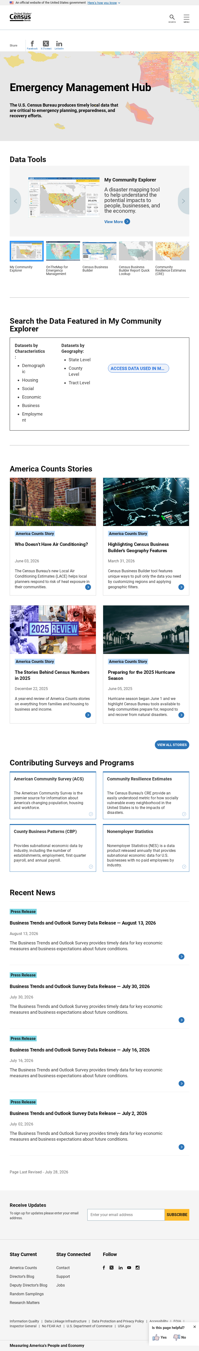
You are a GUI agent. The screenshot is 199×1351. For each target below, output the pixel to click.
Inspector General (23, 1326)
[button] (15, 201)
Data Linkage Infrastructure (65, 1321)
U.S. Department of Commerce (89, 1326)
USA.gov (124, 1326)
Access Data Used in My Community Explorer (140, 368)
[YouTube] (129, 1268)
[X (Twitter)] (112, 1268)
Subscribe (177, 1214)
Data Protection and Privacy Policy (118, 1321)
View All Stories (172, 745)
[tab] (27, 259)
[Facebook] (105, 1268)
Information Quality (24, 1321)
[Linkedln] (120, 1268)
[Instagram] (137, 1268)
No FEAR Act (51, 1326)
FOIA (177, 1321)
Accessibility (158, 1321)
